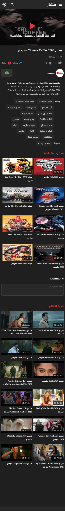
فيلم (14, 125)
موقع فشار (32, 137)
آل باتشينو (47, 107)
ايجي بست (29, 119)
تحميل (16, 119)
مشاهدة (48, 137)
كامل (32, 131)
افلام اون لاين (45, 113)
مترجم (21, 131)
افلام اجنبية (44, 143)
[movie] (60, 76)
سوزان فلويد (28, 125)
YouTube (50, 73)
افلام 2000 (31, 107)
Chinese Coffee (45, 101)
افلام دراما (27, 113)
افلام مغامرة (46, 119)
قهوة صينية (46, 131)
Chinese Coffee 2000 (25, 101)
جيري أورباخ (46, 125)
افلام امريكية (14, 107)
